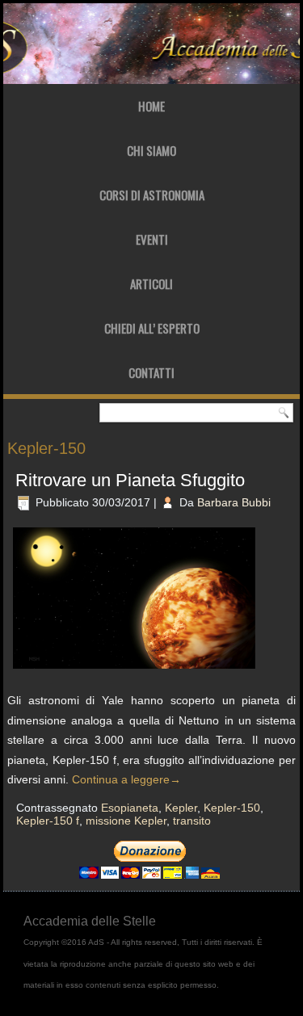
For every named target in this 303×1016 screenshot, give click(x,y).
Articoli (151, 283)
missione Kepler (126, 820)
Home (151, 106)
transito (192, 820)
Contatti (151, 372)
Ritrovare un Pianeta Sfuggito (130, 480)
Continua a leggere (126, 779)
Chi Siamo (151, 150)
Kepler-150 (232, 807)
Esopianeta (129, 807)
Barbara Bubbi (234, 502)
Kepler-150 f (47, 820)
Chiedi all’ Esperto (152, 328)
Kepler (181, 807)
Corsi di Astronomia (151, 195)
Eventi (152, 239)
